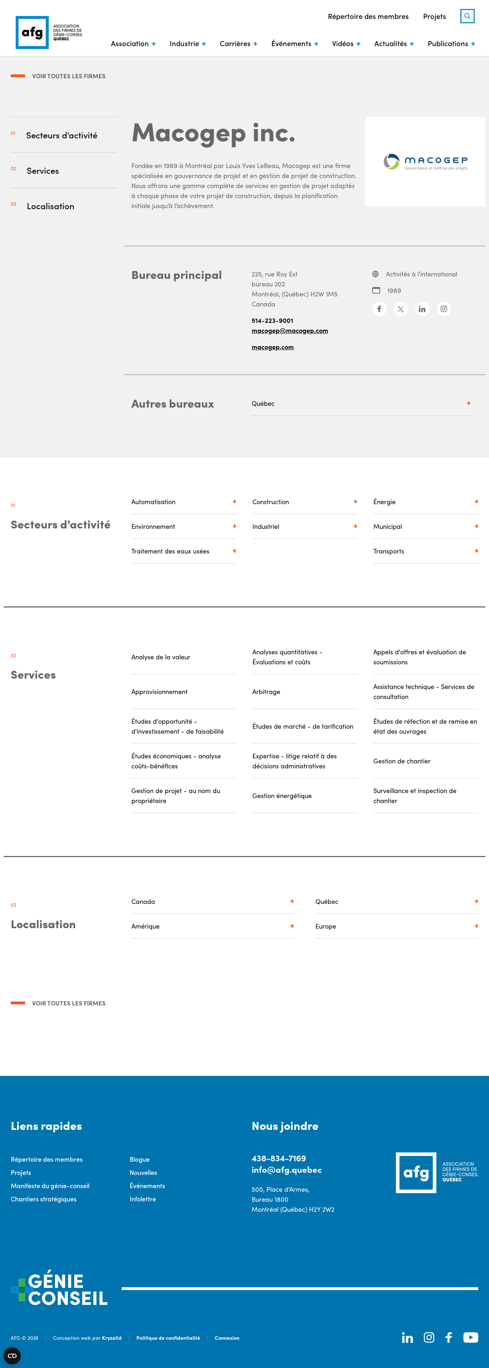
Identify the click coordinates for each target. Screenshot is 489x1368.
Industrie (184, 43)
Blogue (140, 1159)
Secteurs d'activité (61, 135)
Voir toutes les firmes (69, 75)
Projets (434, 16)
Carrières (235, 43)
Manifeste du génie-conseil (50, 1185)
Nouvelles (143, 1172)
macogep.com (273, 346)
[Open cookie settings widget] (12, 1355)
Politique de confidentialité (168, 1337)
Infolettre (143, 1198)
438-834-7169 (279, 1157)
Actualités (390, 43)
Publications (448, 43)
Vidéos (343, 43)
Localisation (50, 205)
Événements (291, 43)
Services (43, 170)
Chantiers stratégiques (44, 1198)
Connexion (227, 1337)
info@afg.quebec (287, 1169)
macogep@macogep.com (290, 330)
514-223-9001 (272, 320)
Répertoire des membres (368, 16)
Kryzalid (112, 1337)
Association (130, 43)
